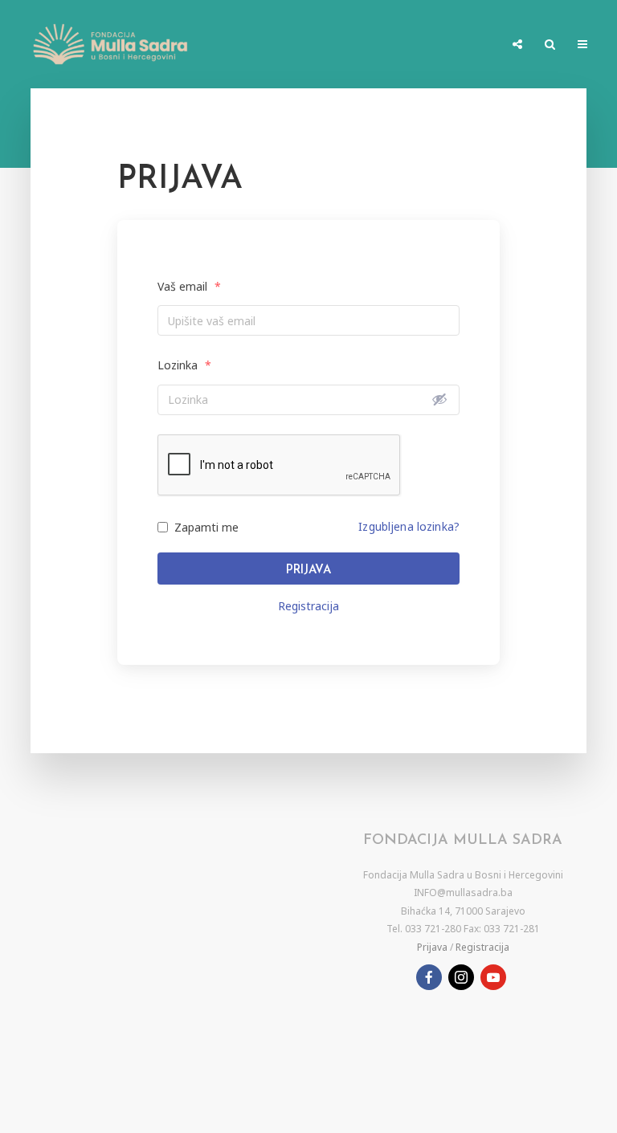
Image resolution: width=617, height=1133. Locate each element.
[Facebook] (429, 977)
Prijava (308, 570)
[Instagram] (461, 977)
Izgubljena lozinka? (409, 526)
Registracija (308, 605)
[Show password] (439, 399)
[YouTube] (493, 977)
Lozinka (184, 365)
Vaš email (189, 286)
